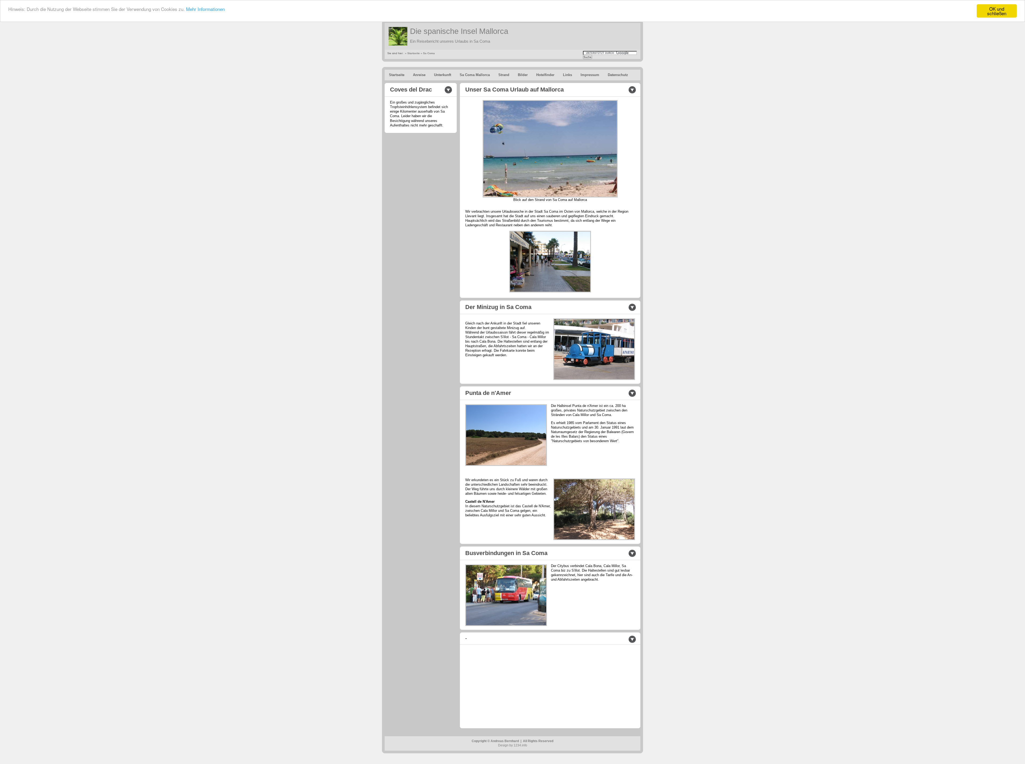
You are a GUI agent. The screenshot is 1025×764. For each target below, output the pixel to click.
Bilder (523, 75)
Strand (503, 75)
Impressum (590, 75)
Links (567, 75)
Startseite (396, 75)
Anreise (419, 75)
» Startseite (412, 53)
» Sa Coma (428, 53)
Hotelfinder (545, 75)
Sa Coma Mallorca (475, 75)
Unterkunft (442, 75)
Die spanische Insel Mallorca (459, 31)
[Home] (398, 36)
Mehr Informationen (205, 9)
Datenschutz (618, 75)
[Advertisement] (510, 685)
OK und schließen (996, 11)
